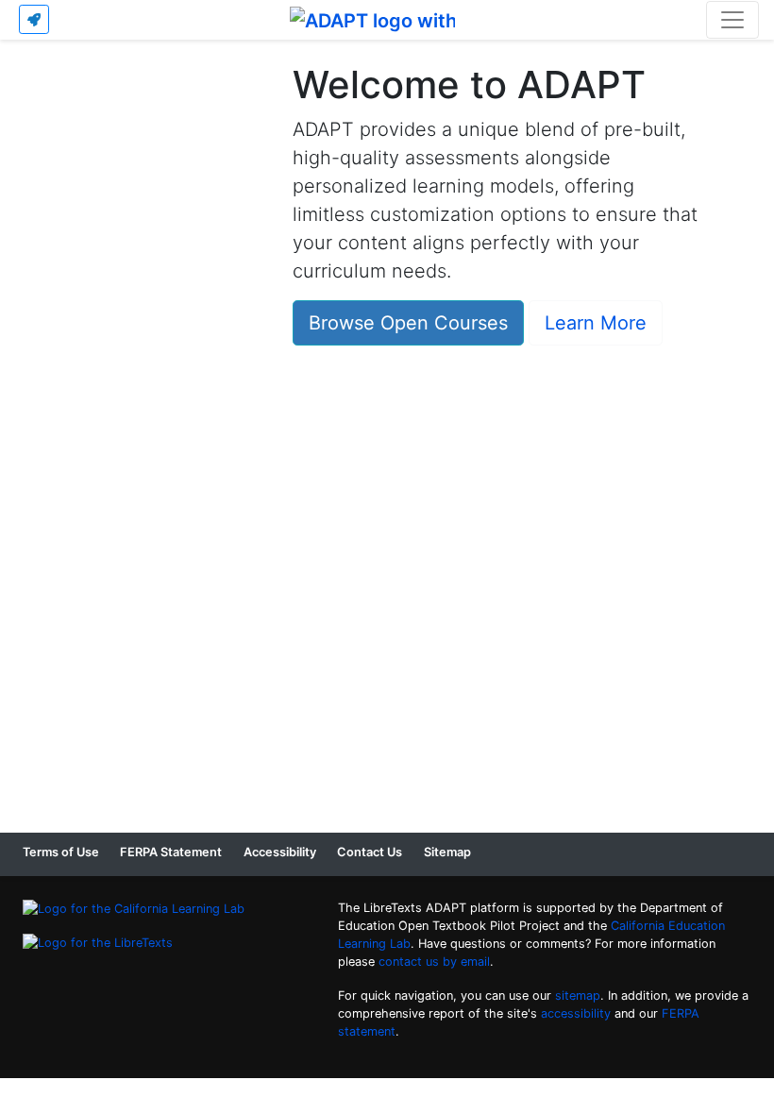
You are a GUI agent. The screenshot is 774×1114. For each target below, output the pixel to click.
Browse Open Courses (408, 323)
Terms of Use (61, 852)
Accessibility (280, 852)
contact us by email (434, 961)
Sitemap (447, 852)
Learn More (596, 323)
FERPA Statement (171, 852)
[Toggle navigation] (732, 20)
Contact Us (369, 852)
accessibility (576, 1013)
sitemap (577, 995)
